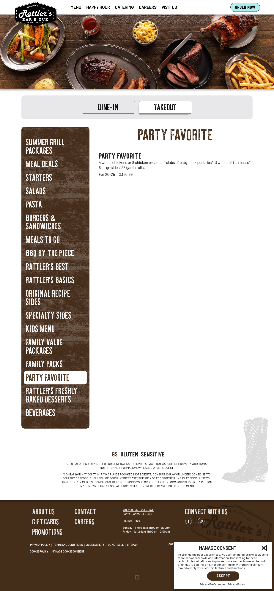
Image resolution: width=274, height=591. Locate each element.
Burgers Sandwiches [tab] (43, 221)
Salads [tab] (36, 190)
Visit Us (169, 7)
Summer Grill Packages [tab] (45, 146)
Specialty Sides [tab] (49, 314)
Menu (75, 7)
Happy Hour (98, 7)
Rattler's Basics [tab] (50, 279)
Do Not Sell (116, 544)
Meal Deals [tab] (42, 163)
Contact (85, 511)
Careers (148, 7)
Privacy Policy (236, 584)
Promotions (47, 532)
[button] (264, 548)
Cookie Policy (39, 551)
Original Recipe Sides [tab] (48, 297)
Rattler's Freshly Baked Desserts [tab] (52, 394)
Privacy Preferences (212, 584)
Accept (223, 575)
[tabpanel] (176, 153)
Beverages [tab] (41, 412)
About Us (43, 511)
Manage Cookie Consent (68, 551)
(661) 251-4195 (131, 520)
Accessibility (95, 544)
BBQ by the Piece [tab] (50, 252)
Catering (124, 7)
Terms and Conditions (68, 544)
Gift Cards (45, 521)
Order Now (247, 8)
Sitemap (132, 544)
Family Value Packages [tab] (44, 346)
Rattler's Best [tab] (47, 266)
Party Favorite (120, 154)
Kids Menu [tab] (40, 328)
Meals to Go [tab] (43, 239)
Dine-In (108, 107)
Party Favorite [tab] (48, 377)
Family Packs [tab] (44, 363)
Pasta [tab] (34, 204)
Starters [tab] (39, 177)
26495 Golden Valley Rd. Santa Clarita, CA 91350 (138, 512)
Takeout (165, 107)
